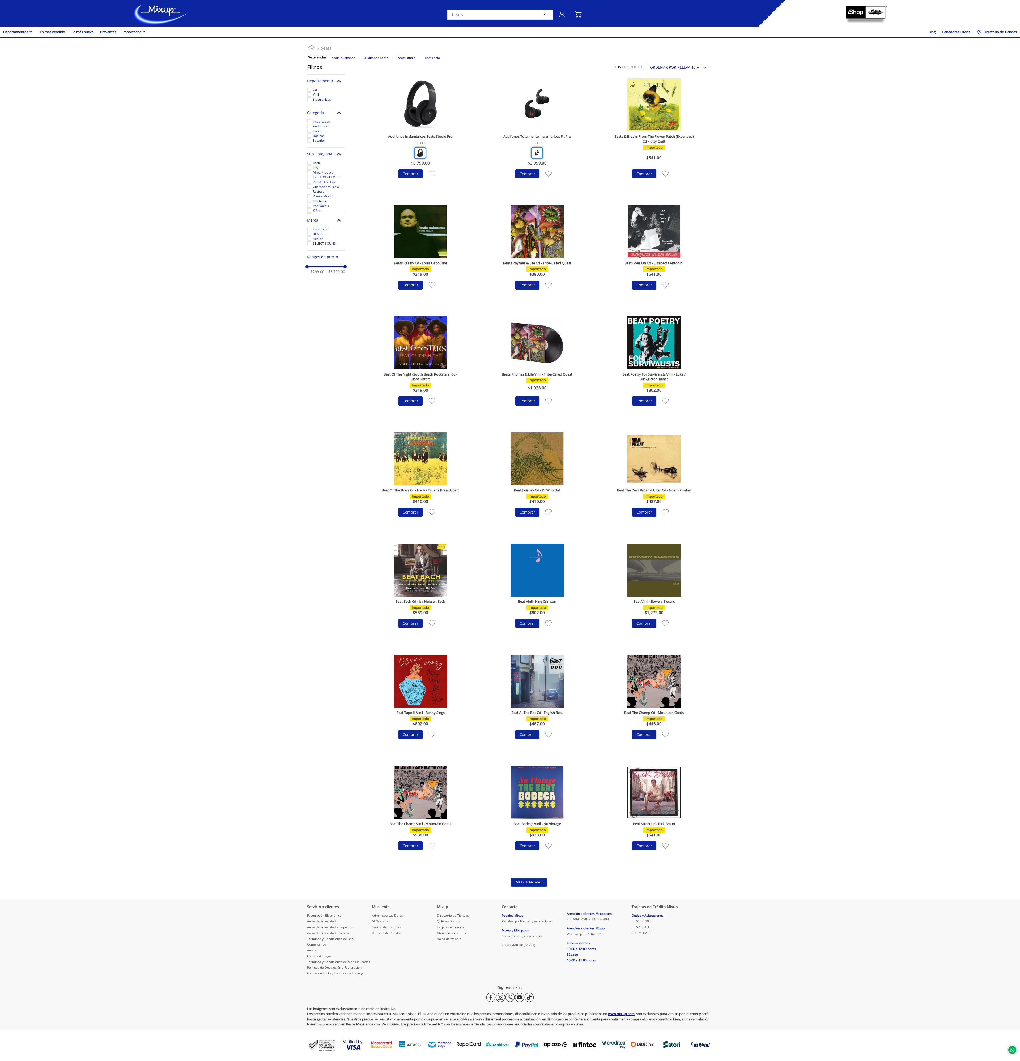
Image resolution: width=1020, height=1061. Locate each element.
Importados (321, 121)
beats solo (432, 57)
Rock (316, 163)
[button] (326, 81)
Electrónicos (322, 99)
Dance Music (322, 196)
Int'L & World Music (327, 177)
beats (326, 48)
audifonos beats (376, 57)
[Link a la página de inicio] (311, 48)
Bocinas (319, 135)
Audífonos (320, 126)
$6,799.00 (335, 272)
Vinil (316, 94)
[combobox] (500, 15)
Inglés (317, 131)
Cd (315, 90)
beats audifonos (343, 57)
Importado (320, 229)
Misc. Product (323, 172)
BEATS (318, 234)
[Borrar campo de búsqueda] (545, 14)
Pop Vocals (321, 206)
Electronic (320, 201)
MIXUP (318, 238)
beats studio (406, 57)
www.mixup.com (621, 1013)
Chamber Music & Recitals (326, 189)
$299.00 (317, 272)
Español (319, 140)
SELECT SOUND (324, 243)
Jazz (316, 167)
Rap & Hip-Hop (324, 182)
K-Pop (317, 210)
